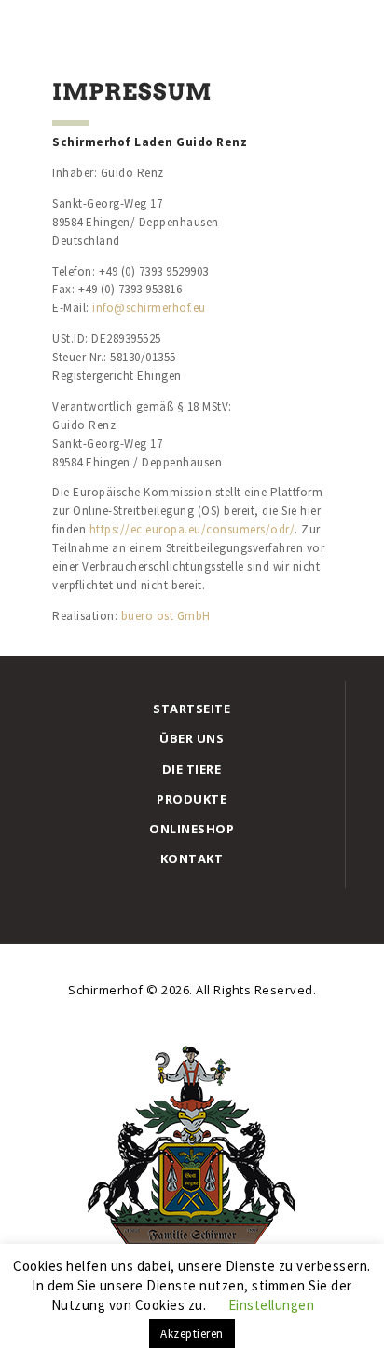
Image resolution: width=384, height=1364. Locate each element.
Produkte (191, 798)
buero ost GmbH (166, 616)
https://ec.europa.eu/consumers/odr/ (192, 529)
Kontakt (192, 858)
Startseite (191, 708)
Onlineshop (191, 828)
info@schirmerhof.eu (149, 308)
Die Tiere (192, 769)
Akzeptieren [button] (192, 1334)
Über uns (191, 738)
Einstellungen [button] (271, 1305)
